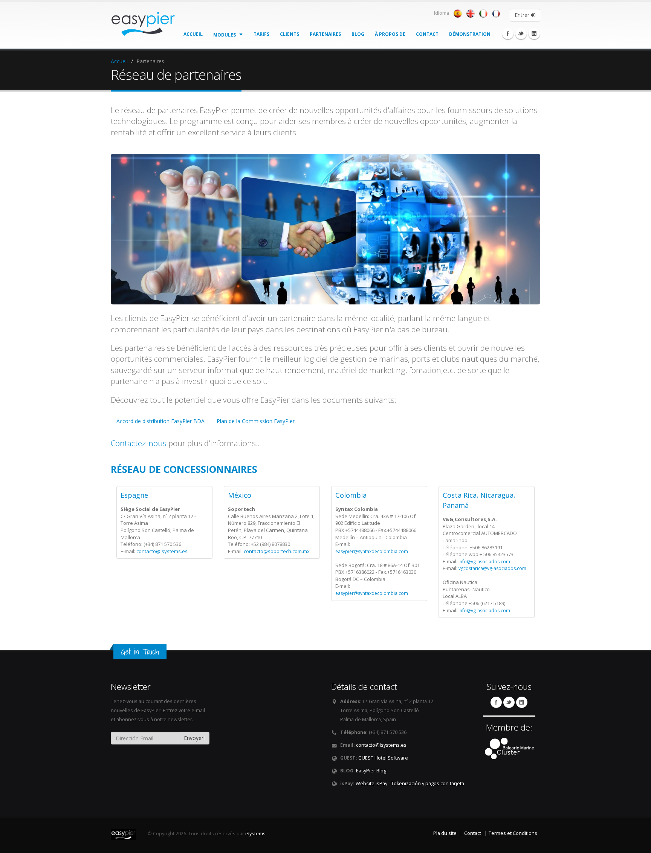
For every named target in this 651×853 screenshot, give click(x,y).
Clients (289, 34)
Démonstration (470, 34)
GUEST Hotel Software (383, 758)
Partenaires (325, 34)
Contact (427, 34)
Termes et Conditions (513, 833)
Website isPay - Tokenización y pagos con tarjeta (410, 783)
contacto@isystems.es (162, 551)
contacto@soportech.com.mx (277, 551)
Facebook (507, 33)
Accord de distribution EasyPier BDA (160, 421)
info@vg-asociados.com (484, 561)
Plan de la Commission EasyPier (256, 421)
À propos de (390, 34)
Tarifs (261, 34)
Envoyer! (194, 737)
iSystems (255, 833)
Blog (357, 34)
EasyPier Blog (371, 770)
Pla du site (445, 833)
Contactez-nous (139, 443)
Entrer (523, 14)
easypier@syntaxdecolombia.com (371, 551)
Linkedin (534, 33)
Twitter (521, 33)
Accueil (193, 34)
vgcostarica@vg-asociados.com (492, 568)
